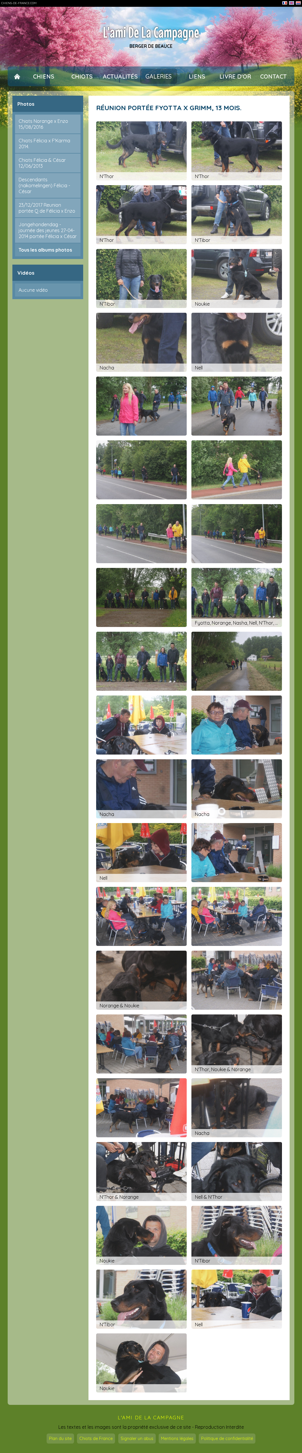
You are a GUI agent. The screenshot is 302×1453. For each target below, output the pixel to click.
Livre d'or (235, 76)
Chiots (82, 76)
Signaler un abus (137, 1438)
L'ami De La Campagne (151, 32)
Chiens (43, 76)
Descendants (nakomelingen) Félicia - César (44, 185)
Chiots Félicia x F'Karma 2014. (44, 143)
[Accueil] (17, 76)
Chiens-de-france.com (19, 3)
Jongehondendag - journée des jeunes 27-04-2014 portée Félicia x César (48, 230)
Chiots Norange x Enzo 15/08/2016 (43, 124)
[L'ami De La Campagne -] (141, 406)
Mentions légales (177, 1438)
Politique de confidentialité (227, 1438)
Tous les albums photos (45, 250)
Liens (197, 76)
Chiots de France (96, 1438)
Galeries (158, 76)
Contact (273, 76)
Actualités (120, 76)
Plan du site (60, 1438)
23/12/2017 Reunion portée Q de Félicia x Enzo (47, 208)
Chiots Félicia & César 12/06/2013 (42, 163)
